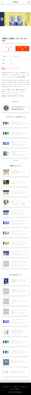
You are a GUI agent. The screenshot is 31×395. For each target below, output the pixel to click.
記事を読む (17, 389)
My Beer (15, 2)
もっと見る (15, 160)
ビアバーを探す (21, 386)
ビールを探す (4, 386)
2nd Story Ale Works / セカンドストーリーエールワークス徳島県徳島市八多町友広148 (18, 108)
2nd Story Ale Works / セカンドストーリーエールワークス (13, 43)
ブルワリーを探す (12, 386)
